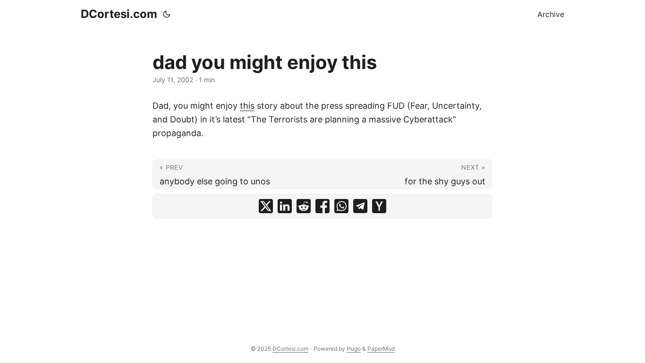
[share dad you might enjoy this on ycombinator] (379, 206)
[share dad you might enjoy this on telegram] (360, 206)
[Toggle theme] (166, 14)
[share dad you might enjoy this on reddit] (304, 206)
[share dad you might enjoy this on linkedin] (285, 206)
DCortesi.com (119, 14)
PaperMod (381, 348)
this (247, 106)
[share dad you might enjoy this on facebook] (322, 206)
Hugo (354, 348)
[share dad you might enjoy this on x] (266, 206)
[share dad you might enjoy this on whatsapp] (341, 206)
